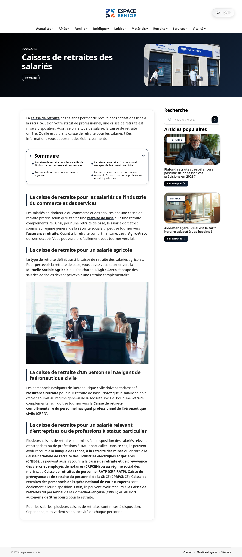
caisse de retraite (45, 118)
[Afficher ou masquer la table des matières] (102, 156)
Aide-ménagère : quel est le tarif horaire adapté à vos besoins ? (190, 230)
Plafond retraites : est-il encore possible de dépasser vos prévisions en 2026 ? (188, 173)
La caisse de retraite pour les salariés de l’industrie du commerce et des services (59, 164)
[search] (218, 12)
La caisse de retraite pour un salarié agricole (56, 173)
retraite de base (100, 218)
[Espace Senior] (121, 12)
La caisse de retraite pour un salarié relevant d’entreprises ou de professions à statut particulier (118, 175)
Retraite (31, 78)
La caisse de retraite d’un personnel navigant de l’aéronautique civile (115, 164)
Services (176, 198)
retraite (36, 123)
